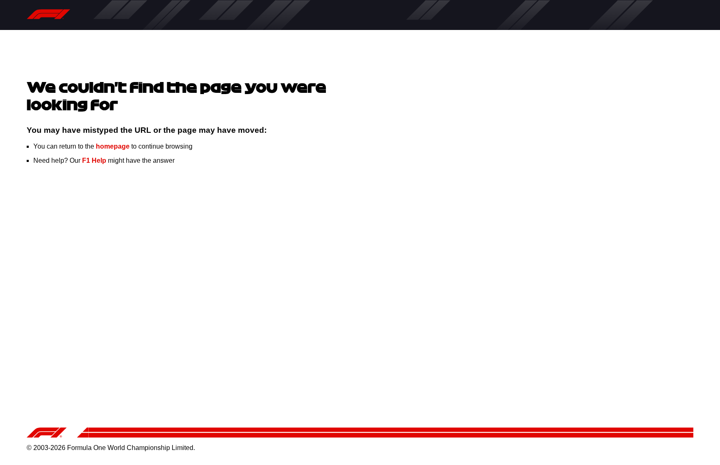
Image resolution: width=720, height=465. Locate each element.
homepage (113, 146)
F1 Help (94, 160)
